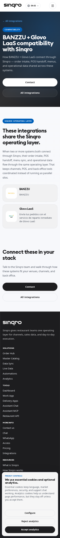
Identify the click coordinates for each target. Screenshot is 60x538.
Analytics (8, 378)
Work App (8, 395)
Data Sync (8, 363)
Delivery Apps (10, 400)
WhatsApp (8, 438)
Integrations (9, 453)
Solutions (8, 348)
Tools (6, 385)
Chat (5, 432)
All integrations (30, 92)
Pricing (6, 448)
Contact (30, 82)
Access (6, 443)
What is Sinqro (11, 465)
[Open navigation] (52, 5)
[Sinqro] (12, 6)
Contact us (8, 427)
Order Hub (9, 353)
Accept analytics (30, 529)
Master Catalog (11, 358)
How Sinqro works (13, 470)
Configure (30, 513)
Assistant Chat (10, 405)
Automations (10, 373)
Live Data (8, 368)
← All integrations (12, 21)
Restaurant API (11, 415)
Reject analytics (30, 521)
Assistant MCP (10, 410)
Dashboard (9, 390)
